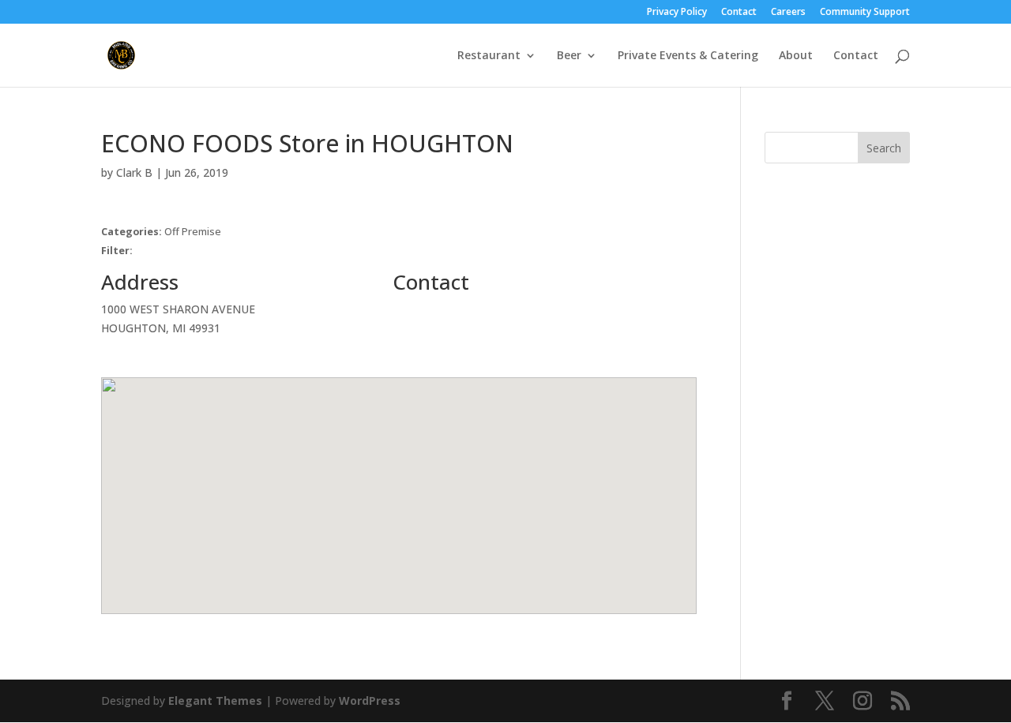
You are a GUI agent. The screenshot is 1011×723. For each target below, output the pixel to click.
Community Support (865, 12)
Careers (788, 12)
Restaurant (489, 56)
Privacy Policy (677, 12)
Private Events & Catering (688, 56)
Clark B (134, 172)
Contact (739, 12)
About (796, 56)
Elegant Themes (215, 700)
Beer (569, 56)
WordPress (369, 700)
